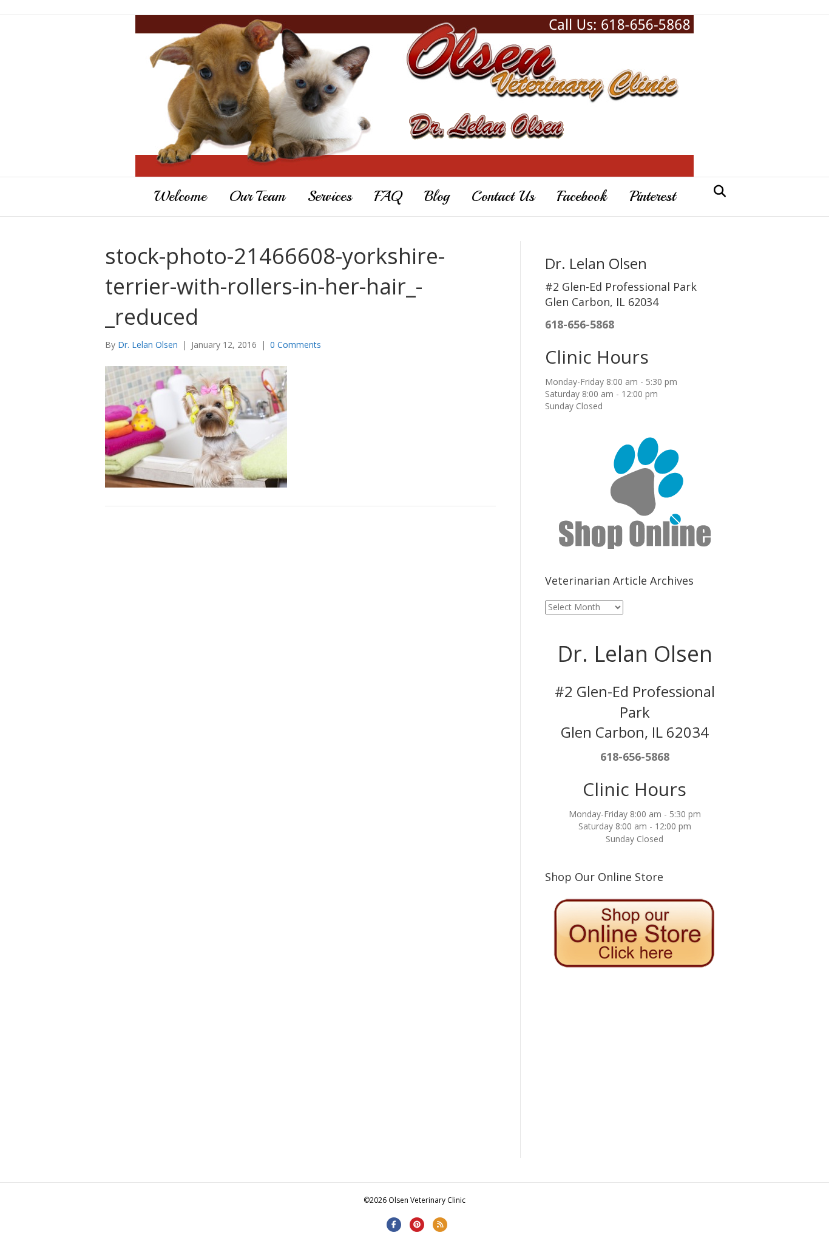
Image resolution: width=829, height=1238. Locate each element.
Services (330, 196)
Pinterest (652, 196)
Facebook (582, 196)
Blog (436, 196)
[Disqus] (300, 688)
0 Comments (295, 344)
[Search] (716, 191)
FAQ (388, 196)
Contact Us (503, 196)
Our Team (257, 196)
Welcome (180, 196)
